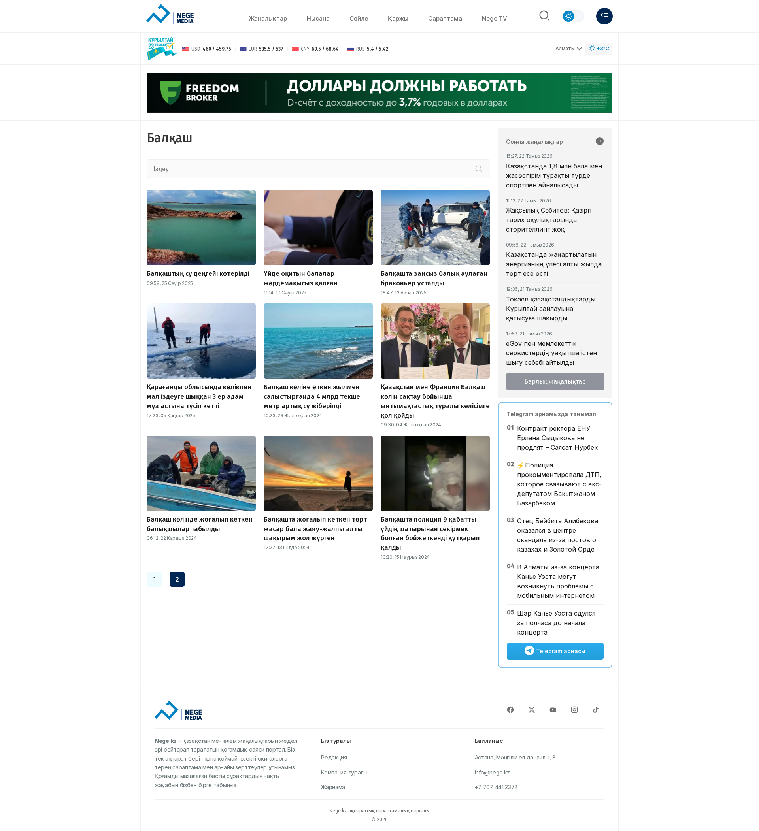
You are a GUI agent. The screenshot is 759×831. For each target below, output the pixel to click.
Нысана (318, 18)
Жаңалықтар (268, 18)
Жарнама (333, 787)
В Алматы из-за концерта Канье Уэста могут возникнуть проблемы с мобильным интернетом (558, 581)
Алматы (565, 48)
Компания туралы (344, 772)
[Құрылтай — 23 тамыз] (162, 48)
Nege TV (494, 18)
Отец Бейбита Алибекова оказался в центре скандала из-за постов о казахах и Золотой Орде (557, 535)
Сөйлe (358, 18)
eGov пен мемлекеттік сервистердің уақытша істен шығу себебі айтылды (551, 352)
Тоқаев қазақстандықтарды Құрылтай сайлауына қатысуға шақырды (550, 308)
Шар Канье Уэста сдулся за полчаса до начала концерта (556, 622)
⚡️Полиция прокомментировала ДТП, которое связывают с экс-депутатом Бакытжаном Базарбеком (559, 484)
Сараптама (445, 18)
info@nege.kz (492, 772)
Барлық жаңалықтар (555, 381)
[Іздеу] (478, 168)
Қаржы (398, 18)
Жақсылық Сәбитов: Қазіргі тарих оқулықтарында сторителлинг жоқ (548, 219)
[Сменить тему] (573, 16)
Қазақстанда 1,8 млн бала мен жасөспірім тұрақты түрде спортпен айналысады (554, 175)
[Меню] (604, 16)
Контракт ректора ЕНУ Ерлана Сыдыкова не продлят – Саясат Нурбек (557, 437)
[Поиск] (544, 16)
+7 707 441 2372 (496, 787)
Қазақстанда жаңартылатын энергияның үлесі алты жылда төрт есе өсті (554, 264)
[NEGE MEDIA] (170, 14)
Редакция (334, 757)
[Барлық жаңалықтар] (599, 141)
